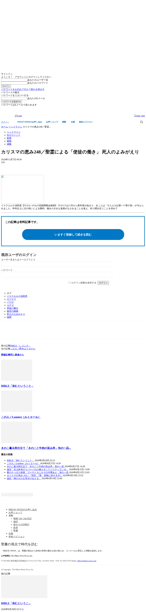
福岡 (9, 317)
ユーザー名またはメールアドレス (18, 259)
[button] (141, 121)
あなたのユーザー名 (38, 80)
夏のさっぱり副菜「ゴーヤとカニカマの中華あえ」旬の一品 (37, 472)
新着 (9, 138)
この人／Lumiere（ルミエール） (21, 416)
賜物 (9, 141)
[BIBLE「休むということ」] (16, 380)
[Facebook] (139, 108)
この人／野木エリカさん (22, 348)
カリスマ (11, 299)
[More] (26, 167)
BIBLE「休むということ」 (17, 385)
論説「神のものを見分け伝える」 (24, 478)
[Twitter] (143, 108)
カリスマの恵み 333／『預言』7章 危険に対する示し (34, 475)
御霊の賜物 (12, 311)
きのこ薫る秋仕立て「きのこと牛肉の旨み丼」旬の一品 (35, 466)
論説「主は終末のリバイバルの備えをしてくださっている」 (37, 469)
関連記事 (5, 354)
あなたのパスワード (38, 83)
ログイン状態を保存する (83, 283)
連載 (9, 144)
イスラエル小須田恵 (17, 296)
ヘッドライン (15, 127)
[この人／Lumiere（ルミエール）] (16, 411)
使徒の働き (12, 308)
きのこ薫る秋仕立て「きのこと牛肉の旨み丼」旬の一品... (36, 447)
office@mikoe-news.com (86, 561)
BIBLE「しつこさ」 (20, 345)
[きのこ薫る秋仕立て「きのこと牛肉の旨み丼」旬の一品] (16, 442)
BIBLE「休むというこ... (16, 603)
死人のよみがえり (16, 314)
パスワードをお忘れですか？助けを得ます (22, 89)
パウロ (10, 302)
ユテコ (10, 305)
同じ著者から (17, 354)
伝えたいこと (14, 135)
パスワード (7, 270)
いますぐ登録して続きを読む (73, 234)
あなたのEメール (36, 98)
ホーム (4, 127)
